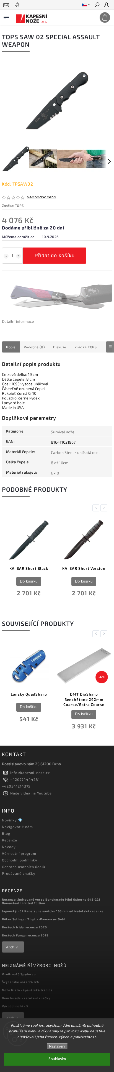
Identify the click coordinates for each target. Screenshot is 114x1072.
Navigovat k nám (17, 826)
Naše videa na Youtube (31, 793)
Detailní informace (18, 321)
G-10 (32, 393)
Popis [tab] (10, 347)
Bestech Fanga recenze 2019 (25, 935)
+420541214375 (16, 786)
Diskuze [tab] (59, 347)
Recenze (9, 840)
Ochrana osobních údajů (23, 866)
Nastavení (57, 1046)
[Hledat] (97, 5)
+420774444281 (25, 779)
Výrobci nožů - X (15, 1006)
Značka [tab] (86, 347)
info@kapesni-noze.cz (30, 772)
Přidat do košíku (55, 255)
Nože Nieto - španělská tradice (27, 990)
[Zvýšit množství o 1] (18, 256)
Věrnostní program (19, 853)
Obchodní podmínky (19, 860)
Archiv (12, 947)
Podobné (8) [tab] (34, 347)
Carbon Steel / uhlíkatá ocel (75, 452)
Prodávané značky (18, 873)
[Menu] (6, 16)
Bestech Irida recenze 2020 (24, 927)
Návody (9, 846)
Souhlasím (57, 1059)
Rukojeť (8, 393)
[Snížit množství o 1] (6, 256)
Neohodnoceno (41, 197)
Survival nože (62, 431)
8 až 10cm (59, 462)
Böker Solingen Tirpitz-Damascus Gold (33, 919)
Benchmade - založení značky (26, 998)
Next (104, 508)
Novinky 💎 (12, 820)
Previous (96, 508)
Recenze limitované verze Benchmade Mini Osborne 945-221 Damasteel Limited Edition (51, 901)
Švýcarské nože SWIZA (20, 982)
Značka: (13, 205)
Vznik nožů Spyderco (19, 974)
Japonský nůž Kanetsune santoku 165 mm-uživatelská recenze (52, 911)
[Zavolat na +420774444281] (18, 5)
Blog (6, 833)
